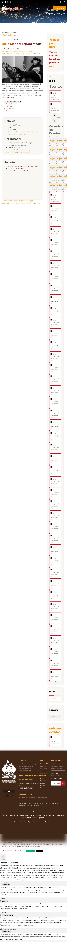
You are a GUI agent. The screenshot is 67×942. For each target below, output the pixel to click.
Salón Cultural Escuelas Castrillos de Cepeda (23, 166)
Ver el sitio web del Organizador (19, 152)
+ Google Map (24, 170)
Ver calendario (53, 682)
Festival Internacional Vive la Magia (20, 143)
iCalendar (9, 106)
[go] (59, 699)
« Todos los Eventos (9, 35)
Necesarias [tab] (3, 882)
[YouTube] (10, 2)
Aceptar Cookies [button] (30, 850)
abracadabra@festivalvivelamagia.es (32, 775)
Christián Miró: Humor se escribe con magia (17, 51)
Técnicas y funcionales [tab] (8, 929)
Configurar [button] (39, 850)
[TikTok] (13, 2)
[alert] (55, 96)
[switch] (0, 884)
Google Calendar (11, 104)
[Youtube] (7, 795)
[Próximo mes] (54, 121)
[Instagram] (5, 2)
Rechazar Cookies (19, 850)
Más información (8, 850)
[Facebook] (2, 2)
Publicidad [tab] (4, 913)
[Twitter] (8, 2)
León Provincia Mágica (19, 134)
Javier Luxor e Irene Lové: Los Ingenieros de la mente (21, 53)
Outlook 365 (10, 108)
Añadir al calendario (12, 101)
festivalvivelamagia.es (26, 779)
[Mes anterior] (54, 115)
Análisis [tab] (2, 898)
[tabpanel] (33, 891)
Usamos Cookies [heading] (33, 837)
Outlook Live (10, 111)
